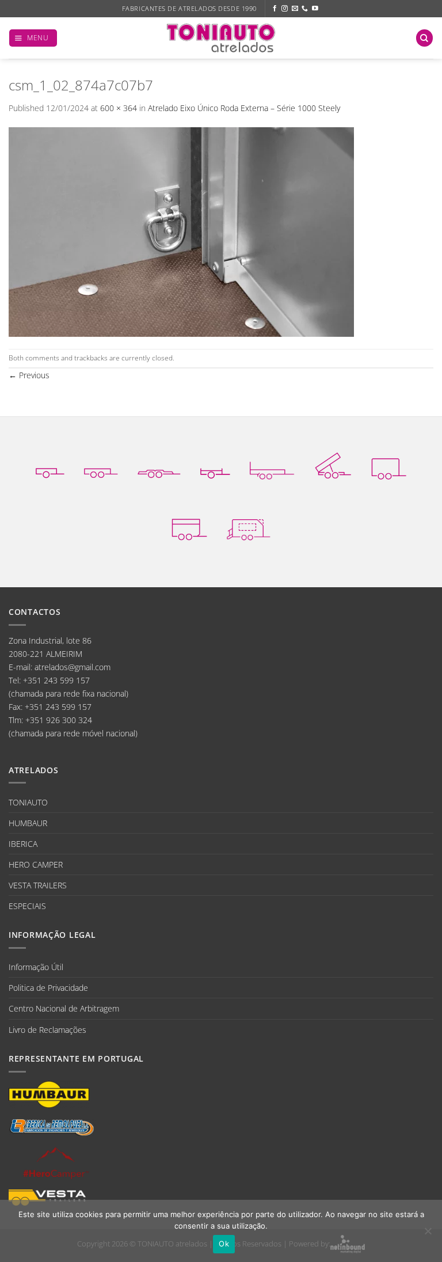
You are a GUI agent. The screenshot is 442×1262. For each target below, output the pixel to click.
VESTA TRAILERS (38, 885)
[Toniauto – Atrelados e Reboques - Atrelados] (221, 38)
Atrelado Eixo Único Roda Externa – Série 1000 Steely (244, 107)
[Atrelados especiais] (248, 526)
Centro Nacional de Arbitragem (64, 1008)
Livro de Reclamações (47, 1029)
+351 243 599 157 (56, 680)
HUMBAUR (28, 823)
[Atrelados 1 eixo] (50, 465)
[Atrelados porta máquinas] (272, 465)
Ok (224, 1243)
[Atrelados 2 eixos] (101, 465)
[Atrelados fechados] (389, 465)
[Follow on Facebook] (275, 8)
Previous (29, 375)
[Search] (424, 38)
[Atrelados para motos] (215, 465)
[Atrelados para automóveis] (159, 465)
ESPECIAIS (27, 905)
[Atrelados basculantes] (333, 465)
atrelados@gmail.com (72, 667)
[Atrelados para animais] (189, 526)
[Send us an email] (295, 8)
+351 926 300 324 (58, 719)
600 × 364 (118, 107)
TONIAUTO (28, 802)
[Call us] (305, 8)
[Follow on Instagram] (284, 8)
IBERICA (23, 843)
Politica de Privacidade (48, 987)
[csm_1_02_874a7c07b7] (181, 231)
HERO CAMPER (36, 864)
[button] (33, 38)
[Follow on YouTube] (315, 8)
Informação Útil (36, 966)
